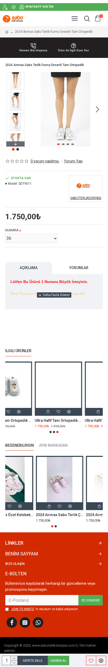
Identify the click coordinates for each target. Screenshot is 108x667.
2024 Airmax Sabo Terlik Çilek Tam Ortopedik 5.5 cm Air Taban (78, 515)
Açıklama (28, 268)
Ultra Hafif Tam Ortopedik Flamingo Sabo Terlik (29, 420)
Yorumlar (78, 268)
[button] (33, 109)
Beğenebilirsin (19, 445)
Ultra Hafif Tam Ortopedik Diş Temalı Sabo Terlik (79, 420)
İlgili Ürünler (18, 351)
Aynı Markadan (53, 445)
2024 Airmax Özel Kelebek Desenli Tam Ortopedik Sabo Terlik (28, 515)
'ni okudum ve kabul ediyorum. (45, 609)
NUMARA (11, 230)
